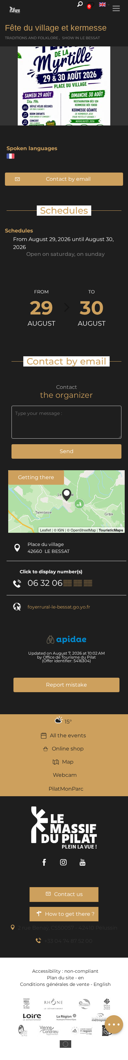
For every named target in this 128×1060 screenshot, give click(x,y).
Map (68, 762)
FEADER (82, 1030)
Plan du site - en (65, 977)
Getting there (36, 477)
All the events (68, 735)
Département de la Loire (32, 1017)
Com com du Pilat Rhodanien (84, 1004)
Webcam (65, 775)
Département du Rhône (53, 1004)
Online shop (68, 749)
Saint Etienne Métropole (100, 1017)
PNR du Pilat (23, 1030)
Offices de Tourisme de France (107, 1004)
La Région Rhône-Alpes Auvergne (66, 1017)
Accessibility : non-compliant (65, 971)
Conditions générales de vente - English (65, 984)
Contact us (68, 894)
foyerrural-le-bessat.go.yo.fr (59, 607)
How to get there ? (70, 914)
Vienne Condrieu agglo (49, 1030)
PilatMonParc (66, 789)
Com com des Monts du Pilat (26, 1004)
